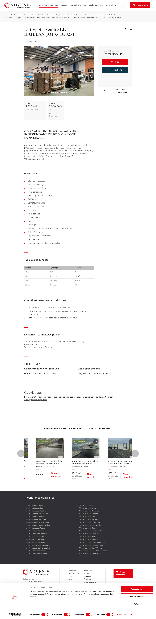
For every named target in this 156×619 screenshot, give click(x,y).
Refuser (137, 604)
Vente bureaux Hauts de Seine (91, 531)
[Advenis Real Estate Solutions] (17, 8)
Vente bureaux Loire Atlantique (92, 542)
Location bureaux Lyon (35, 508)
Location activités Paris (35, 531)
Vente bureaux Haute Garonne (91, 545)
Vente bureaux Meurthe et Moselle (93, 551)
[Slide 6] (61, 92)
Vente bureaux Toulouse (89, 511)
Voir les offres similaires (121, 90)
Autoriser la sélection (136, 597)
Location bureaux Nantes (36, 519)
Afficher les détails (124, 614)
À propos (59, 8)
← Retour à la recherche (34, 41)
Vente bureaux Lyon (87, 508)
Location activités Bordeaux (37, 537)
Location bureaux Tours (35, 528)
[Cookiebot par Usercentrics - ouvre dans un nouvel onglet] (15, 614)
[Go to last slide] (21, 453)
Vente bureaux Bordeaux (89, 514)
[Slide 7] (62, 92)
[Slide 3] (55, 92)
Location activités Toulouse (37, 534)
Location (71, 577)
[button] (126, 29)
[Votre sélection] (125, 5)
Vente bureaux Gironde (89, 534)
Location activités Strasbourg (38, 545)
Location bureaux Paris (35, 505)
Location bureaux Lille (35, 517)
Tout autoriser (137, 589)
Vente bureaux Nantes (88, 519)
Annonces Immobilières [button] (38, 8)
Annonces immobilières (74, 572)
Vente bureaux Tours (87, 528)
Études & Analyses (90, 8)
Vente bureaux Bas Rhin (89, 539)
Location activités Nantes (36, 542)
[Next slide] (135, 453)
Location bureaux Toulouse (37, 511)
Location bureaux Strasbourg (37, 522)
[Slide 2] (53, 92)
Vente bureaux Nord (87, 537)
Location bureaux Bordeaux (37, 514)
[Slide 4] (57, 92)
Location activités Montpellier (38, 548)
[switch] (67, 614)
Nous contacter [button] (133, 11)
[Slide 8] (64, 92)
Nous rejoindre (108, 8)
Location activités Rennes (36, 554)
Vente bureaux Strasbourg (90, 522)
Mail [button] (117, 62)
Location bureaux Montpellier (38, 525)
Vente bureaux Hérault (88, 554)
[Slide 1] (52, 92)
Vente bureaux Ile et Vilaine (90, 548)
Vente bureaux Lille (87, 517)
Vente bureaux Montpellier (90, 525)
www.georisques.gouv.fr (35, 400)
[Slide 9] (66, 92)
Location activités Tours (35, 551)
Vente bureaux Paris (87, 505)
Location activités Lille (35, 539)
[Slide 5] (59, 92)
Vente (70, 581)
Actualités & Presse (72, 8)
